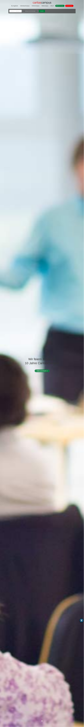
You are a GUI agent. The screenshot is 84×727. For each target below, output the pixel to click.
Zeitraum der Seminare (30, 11)
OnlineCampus (35, 6)
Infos (51, 6)
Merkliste (70, 6)
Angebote (15, 6)
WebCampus (45, 6)
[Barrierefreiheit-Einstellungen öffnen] (81, 620)
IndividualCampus (25, 6)
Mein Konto (60, 6)
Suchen (42, 11)
